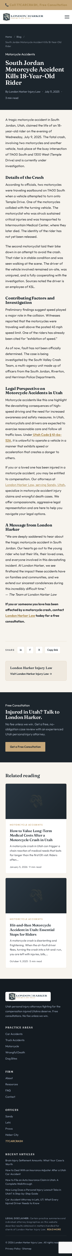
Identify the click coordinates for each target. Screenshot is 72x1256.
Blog (19, 36)
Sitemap (26, 1248)
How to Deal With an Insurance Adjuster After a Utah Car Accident (35, 1172)
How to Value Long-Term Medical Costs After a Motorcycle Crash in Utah (31, 835)
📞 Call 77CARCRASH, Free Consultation (36, 5)
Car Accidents (13, 1034)
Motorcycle (12, 1046)
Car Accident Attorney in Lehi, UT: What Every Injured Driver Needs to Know (31, 1201)
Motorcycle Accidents (20, 54)
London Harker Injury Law (25, 91)
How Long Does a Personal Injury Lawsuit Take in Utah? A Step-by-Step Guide (33, 1191)
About (9, 1078)
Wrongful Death (15, 1052)
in (21, 650)
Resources (11, 1084)
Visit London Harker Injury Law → (31, 674)
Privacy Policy (13, 1248)
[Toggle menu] (68, 17)
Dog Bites (11, 1058)
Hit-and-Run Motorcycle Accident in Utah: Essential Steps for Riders (32, 930)
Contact (10, 1096)
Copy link (52, 650)
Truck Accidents (14, 1040)
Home (8, 36)
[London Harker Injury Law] (23, 17)
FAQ (8, 1090)
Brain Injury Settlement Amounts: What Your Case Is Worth (34, 1162)
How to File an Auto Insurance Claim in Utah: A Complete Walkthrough (31, 1181)
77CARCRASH (14, 1141)
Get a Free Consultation (25, 747)
